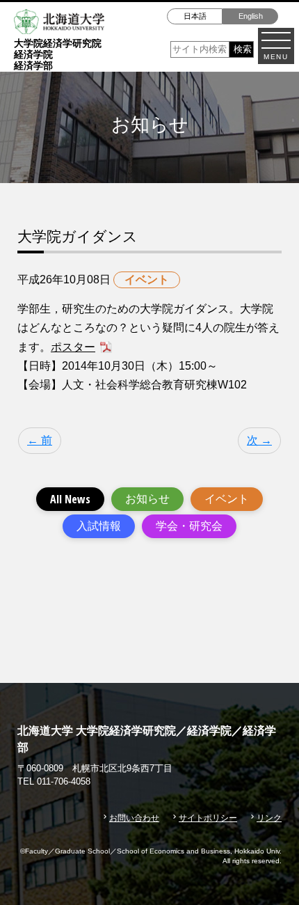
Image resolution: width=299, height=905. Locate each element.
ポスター (73, 347)
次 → (259, 440)
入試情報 (98, 526)
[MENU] (276, 40)
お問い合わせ (134, 818)
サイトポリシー (208, 818)
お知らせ (147, 499)
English (251, 16)
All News (70, 499)
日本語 (195, 16)
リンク (269, 818)
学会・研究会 (189, 526)
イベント (226, 499)
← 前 (39, 440)
